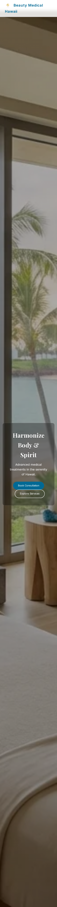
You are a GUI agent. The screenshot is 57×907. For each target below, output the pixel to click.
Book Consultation (28, 485)
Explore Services (30, 493)
